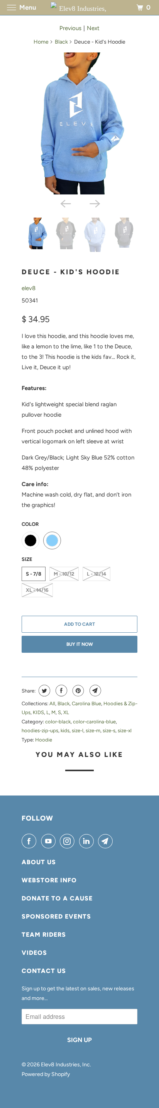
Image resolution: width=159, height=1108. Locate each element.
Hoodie (43, 740)
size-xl (125, 730)
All (52, 703)
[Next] (94, 202)
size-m (93, 730)
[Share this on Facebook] (60, 690)
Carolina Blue (86, 703)
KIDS (38, 712)
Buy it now (79, 644)
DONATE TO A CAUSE (57, 898)
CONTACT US (44, 971)
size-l (77, 730)
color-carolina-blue (94, 722)
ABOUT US (39, 862)
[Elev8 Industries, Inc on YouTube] (50, 841)
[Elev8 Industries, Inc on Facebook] (30, 841)
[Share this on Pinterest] (77, 690)
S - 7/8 (33, 574)
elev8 (29, 288)
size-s (109, 730)
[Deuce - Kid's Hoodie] (79, 123)
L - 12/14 (96, 574)
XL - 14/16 (37, 590)
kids (65, 730)
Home (41, 42)
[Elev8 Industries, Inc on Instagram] (69, 841)
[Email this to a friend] (94, 690)
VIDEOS (34, 952)
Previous (70, 28)
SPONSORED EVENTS (56, 916)
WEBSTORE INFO (49, 880)
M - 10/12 (64, 574)
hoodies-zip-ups (40, 730)
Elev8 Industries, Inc (65, 1064)
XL (66, 712)
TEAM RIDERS (44, 934)
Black (61, 42)
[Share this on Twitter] (43, 690)
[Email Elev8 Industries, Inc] (107, 841)
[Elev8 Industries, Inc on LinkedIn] (88, 841)
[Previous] (64, 202)
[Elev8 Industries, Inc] (79, 7)
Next (93, 28)
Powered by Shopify (46, 1074)
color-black (58, 722)
